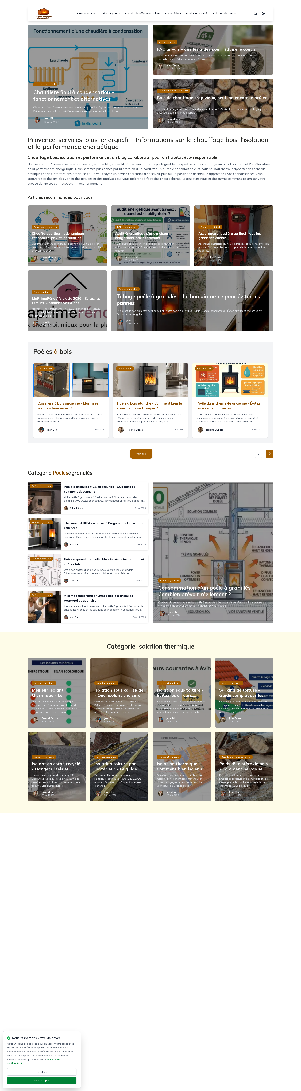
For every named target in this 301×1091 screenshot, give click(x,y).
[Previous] (259, 454)
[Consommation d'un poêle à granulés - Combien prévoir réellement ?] (213, 552)
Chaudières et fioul (45, 84)
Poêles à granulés (197, 13)
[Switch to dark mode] (263, 13)
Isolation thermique (225, 13)
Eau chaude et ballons (45, 227)
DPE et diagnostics (127, 227)
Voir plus (141, 453)
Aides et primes (111, 13)
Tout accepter (42, 1080)
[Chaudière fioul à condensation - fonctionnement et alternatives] (88, 77)
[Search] (255, 13)
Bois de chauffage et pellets (142, 13)
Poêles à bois (173, 13)
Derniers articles (86, 13)
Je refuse (42, 1071)
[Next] (269, 454)
